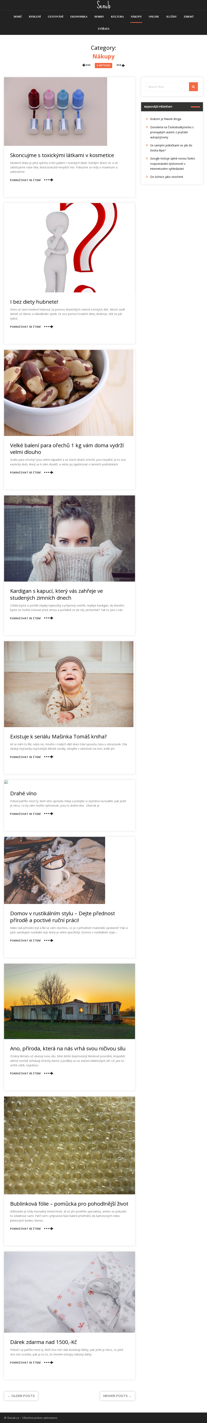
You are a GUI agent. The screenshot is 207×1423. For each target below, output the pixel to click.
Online (154, 16)
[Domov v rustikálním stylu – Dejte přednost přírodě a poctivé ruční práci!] (54, 870)
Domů (18, 16)
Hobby (99, 16)
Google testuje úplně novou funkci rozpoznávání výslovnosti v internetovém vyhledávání (172, 163)
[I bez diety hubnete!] (69, 247)
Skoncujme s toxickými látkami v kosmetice (62, 155)
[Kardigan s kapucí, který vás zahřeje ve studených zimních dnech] (69, 538)
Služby (171, 16)
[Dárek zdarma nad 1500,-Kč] (69, 1292)
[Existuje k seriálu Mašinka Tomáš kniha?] (68, 684)
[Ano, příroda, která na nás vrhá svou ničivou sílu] (69, 1001)
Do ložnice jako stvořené (166, 177)
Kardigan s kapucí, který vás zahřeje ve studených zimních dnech (56, 594)
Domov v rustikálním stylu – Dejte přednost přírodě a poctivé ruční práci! (62, 917)
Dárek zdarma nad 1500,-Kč (43, 1342)
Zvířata (103, 28)
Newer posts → (117, 1396)
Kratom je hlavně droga (165, 119)
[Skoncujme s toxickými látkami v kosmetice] (55, 111)
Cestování (55, 16)
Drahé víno (23, 793)
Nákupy (136, 16)
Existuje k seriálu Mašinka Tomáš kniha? (58, 736)
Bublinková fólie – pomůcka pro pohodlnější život (69, 1203)
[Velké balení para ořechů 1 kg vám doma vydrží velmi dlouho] (68, 393)
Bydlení (35, 16)
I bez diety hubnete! (34, 301)
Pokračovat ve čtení (25, 180)
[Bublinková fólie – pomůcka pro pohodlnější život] (69, 1145)
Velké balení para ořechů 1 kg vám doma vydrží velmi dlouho (67, 449)
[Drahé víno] (6, 782)
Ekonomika (78, 16)
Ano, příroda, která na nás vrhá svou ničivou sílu (68, 1048)
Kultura (117, 16)
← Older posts (21, 1396)
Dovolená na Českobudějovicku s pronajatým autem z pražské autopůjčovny (172, 132)
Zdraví (188, 16)
